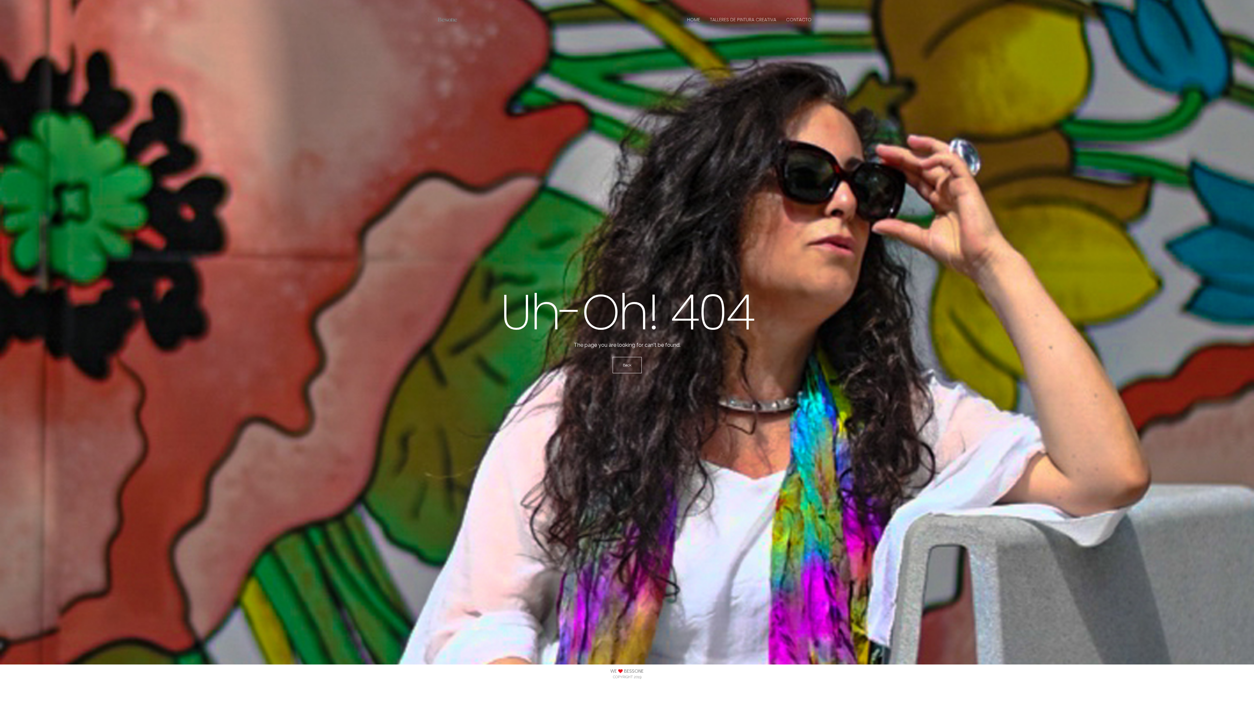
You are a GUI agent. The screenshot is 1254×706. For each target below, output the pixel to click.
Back (627, 365)
